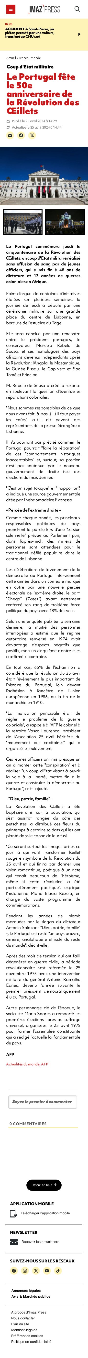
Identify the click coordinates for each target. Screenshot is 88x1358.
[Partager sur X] (32, 135)
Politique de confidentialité (31, 1342)
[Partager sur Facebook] (21, 135)
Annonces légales (26, 1290)
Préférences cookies (27, 1336)
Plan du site (20, 1324)
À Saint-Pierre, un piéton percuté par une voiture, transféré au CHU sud (30, 33)
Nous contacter (23, 1318)
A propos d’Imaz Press (28, 1312)
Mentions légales (24, 1330)
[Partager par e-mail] (10, 135)
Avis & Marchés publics (30, 1296)
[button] (10, 9)
